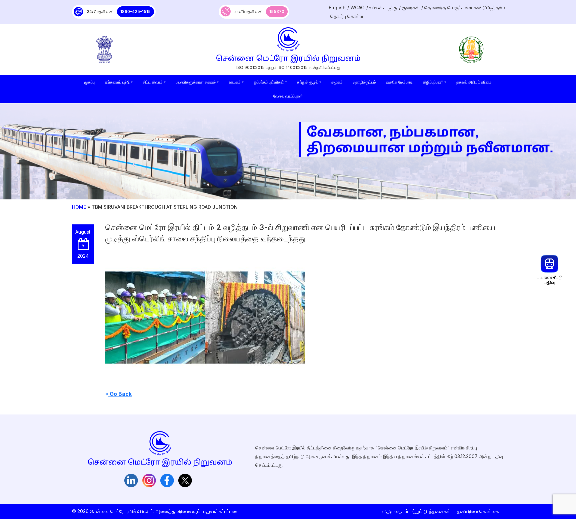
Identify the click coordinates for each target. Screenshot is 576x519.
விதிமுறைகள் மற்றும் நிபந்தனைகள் (416, 511)
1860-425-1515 (135, 11)
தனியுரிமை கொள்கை (478, 511)
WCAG (357, 7)
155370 (276, 11)
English (337, 7)
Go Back (120, 393)
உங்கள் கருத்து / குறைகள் (394, 7)
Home (79, 207)
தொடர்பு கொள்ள (346, 16)
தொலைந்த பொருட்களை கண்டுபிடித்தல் (463, 7)
